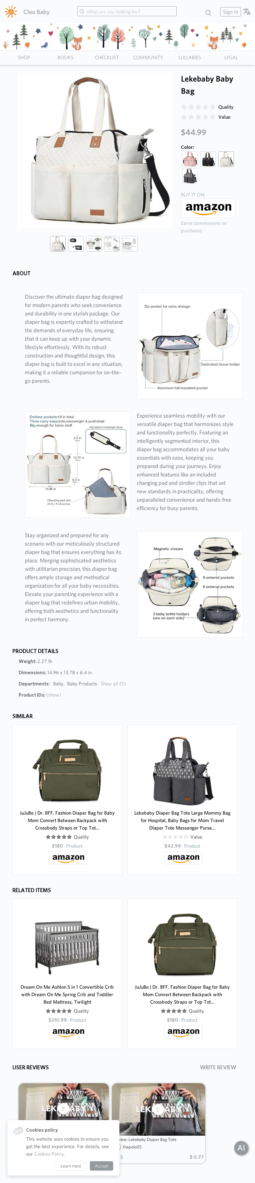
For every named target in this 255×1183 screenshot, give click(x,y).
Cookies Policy (49, 1154)
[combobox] (127, 12)
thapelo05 (132, 1147)
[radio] (184, 107)
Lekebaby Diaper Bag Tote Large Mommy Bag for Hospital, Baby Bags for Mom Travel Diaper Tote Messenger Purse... (182, 820)
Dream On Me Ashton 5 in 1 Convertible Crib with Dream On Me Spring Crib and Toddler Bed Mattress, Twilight (67, 994)
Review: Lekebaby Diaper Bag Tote (145, 1139)
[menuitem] (230, 11)
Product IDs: (40, 695)
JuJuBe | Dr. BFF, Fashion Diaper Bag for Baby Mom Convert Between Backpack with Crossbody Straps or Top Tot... (67, 820)
